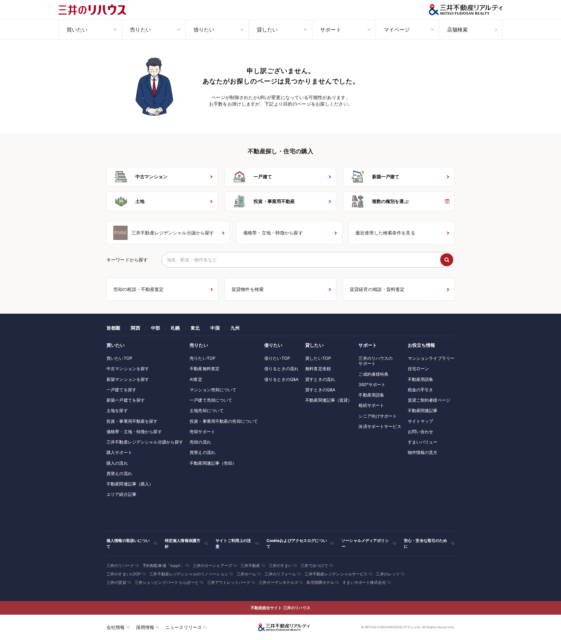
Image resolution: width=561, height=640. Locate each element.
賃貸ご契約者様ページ (429, 400)
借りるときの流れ (281, 368)
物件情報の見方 (423, 452)
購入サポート (119, 452)
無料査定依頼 (318, 368)
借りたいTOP (277, 358)
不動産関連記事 (423, 410)
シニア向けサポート (377, 416)
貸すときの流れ (320, 379)
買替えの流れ (119, 473)
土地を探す (117, 410)
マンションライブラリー (431, 358)
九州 (235, 328)
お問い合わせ (420, 431)
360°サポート (371, 384)
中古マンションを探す (127, 368)
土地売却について (207, 410)
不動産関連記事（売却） (213, 463)
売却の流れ (200, 442)
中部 (155, 328)
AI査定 (196, 379)
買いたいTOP (119, 358)
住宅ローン (418, 368)
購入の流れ (117, 463)
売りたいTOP (202, 358)
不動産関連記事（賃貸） (328, 400)
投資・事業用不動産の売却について (224, 421)
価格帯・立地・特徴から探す (134, 431)
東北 (195, 328)
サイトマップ (420, 421)
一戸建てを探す (121, 389)
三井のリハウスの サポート (375, 361)
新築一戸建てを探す (125, 400)
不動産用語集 (371, 394)
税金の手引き (420, 389)
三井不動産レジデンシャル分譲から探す (144, 442)
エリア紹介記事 (121, 494)
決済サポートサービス (379, 426)
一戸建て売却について (211, 400)
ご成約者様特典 (373, 374)
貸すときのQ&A (320, 389)
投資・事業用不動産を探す (132, 421)
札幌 (175, 328)
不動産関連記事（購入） (129, 483)
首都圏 (113, 328)
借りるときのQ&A (281, 379)
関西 (135, 328)
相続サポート (371, 405)
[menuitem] (90, 29)
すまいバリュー (423, 442)
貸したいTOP (318, 358)
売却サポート (202, 431)
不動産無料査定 (204, 368)
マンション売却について (213, 389)
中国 (214, 328)
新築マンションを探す (127, 379)
